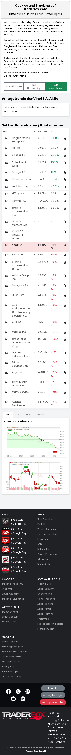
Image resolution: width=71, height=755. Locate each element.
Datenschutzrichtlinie (15, 76)
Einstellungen (14, 86)
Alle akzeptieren (56, 86)
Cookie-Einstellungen (33, 64)
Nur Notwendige (34, 86)
